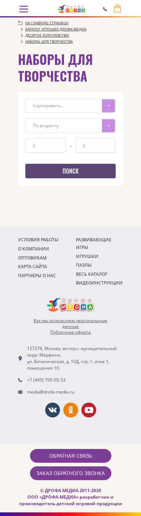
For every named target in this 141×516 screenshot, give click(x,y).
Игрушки (87, 256)
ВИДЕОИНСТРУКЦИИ (99, 283)
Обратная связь (70, 455)
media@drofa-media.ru (50, 392)
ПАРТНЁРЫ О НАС (37, 275)
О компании (33, 249)
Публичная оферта (70, 332)
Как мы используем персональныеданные (70, 323)
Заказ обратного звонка (71, 473)
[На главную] (72, 9)
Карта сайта (32, 266)
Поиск (70, 171)
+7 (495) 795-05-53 (46, 380)
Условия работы (38, 240)
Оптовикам (32, 258)
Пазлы (84, 265)
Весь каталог (91, 274)
